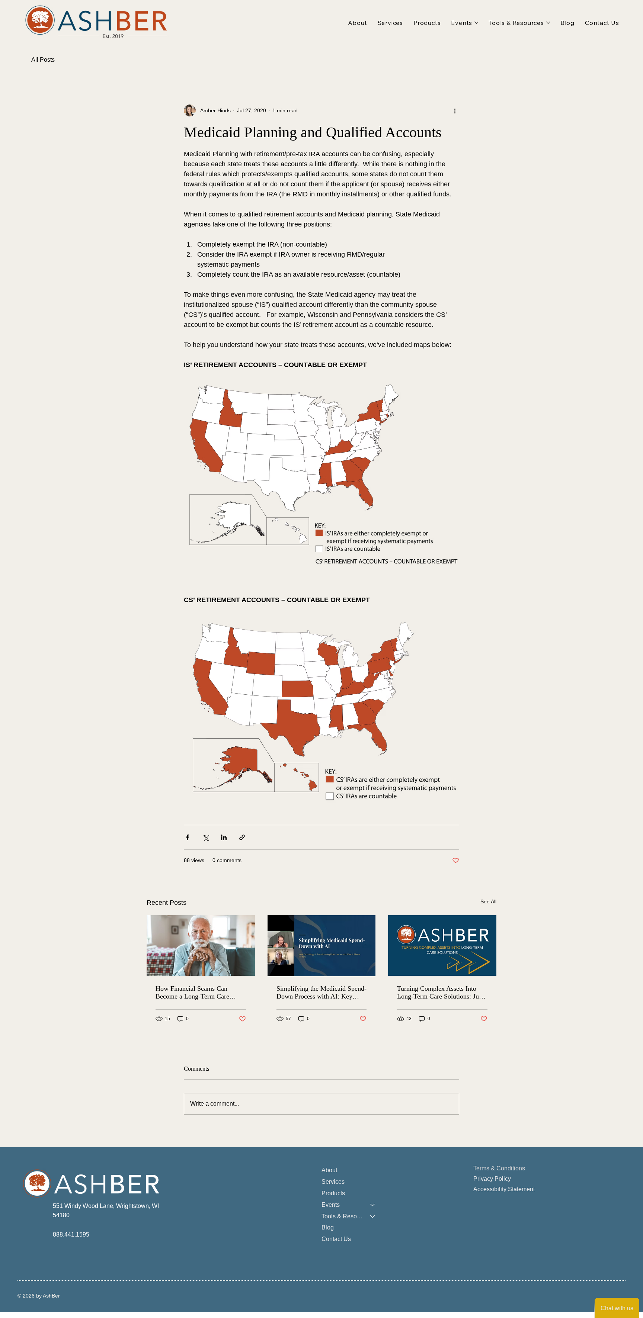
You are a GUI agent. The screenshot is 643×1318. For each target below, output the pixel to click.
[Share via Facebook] (187, 837)
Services (333, 1182)
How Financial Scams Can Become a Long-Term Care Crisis (192, 992)
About (329, 1170)
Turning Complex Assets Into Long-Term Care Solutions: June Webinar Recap (441, 992)
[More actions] (454, 110)
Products (333, 1193)
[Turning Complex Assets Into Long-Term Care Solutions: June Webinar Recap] (442, 945)
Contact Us (336, 1239)
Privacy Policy (492, 1179)
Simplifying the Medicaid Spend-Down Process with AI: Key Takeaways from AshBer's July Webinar (321, 992)
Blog (328, 1227)
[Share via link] (242, 837)
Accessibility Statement (504, 1189)
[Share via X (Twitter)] (205, 837)
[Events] (373, 1205)
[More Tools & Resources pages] (548, 23)
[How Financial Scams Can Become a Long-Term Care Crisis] (201, 945)
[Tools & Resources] (373, 1216)
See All (488, 901)
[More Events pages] (476, 23)
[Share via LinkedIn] (223, 837)
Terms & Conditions (499, 1168)
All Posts (43, 60)
